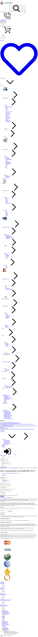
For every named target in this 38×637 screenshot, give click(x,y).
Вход (1, 455)
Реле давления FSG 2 (3, 606)
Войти (15, 454)
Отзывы (5, 497)
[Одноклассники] (2, 496)
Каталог (1, 85)
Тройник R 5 (2, 583)
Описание (2, 497)
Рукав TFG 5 (2, 589)
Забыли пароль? (5, 459)
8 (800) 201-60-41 (3, 20)
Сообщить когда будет (5, 480)
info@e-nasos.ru (2, 22)
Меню (4, 431)
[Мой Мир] (3, 496)
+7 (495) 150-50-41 (3, 19)
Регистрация (4, 455)
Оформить (9, 26)
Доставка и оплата (9, 497)
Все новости (2, 427)
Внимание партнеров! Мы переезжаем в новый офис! (12, 423)
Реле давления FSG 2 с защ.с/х (5, 600)
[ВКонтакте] (0, 496)
